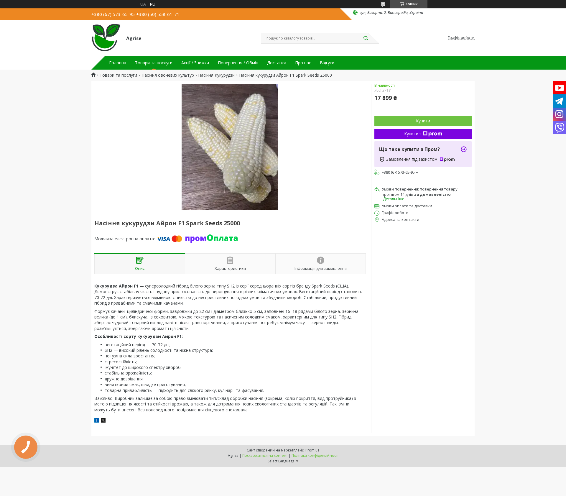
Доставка (276, 63)
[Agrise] (106, 37)
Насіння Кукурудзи (216, 75)
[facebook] (96, 421)
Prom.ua (312, 450)
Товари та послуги (153, 63)
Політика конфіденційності (315, 455)
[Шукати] (365, 38)
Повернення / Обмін (238, 63)
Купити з (413, 134)
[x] (103, 421)
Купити (423, 121)
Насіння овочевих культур (168, 75)
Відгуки (327, 63)
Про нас (303, 63)
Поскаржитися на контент (265, 455)
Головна (117, 63)
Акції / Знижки (195, 63)
